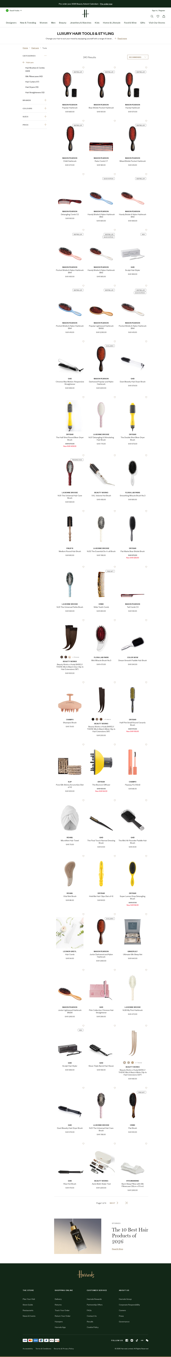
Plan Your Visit (29, 1298)
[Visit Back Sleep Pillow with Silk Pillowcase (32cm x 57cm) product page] (132, 1144)
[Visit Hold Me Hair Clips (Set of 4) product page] (101, 856)
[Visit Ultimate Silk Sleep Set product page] (132, 914)
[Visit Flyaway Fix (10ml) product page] (132, 745)
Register (162, 10)
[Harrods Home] (85, 13)
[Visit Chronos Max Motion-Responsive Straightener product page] (70, 341)
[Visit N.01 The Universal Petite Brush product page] (70, 567)
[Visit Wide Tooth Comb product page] (101, 567)
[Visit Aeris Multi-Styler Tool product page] (101, 1144)
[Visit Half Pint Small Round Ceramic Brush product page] (132, 682)
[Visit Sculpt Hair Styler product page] (132, 230)
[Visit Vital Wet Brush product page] (70, 856)
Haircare (30, 62)
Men (53, 22)
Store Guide (28, 1304)
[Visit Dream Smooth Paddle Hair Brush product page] (132, 620)
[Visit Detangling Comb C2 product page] (70, 174)
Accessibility (28, 1348)
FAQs (89, 1310)
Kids (97, 22)
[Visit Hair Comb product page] (70, 914)
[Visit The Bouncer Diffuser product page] (101, 745)
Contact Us (92, 1315)
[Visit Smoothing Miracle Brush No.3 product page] (132, 455)
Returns (58, 1304)
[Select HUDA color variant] (61, 657)
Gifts (142, 22)
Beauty (62, 22)
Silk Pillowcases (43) (34, 76)
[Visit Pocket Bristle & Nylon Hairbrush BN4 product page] (70, 230)
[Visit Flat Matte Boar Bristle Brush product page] (132, 511)
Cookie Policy (92, 1327)
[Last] (126, 1203)
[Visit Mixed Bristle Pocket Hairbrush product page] (132, 121)
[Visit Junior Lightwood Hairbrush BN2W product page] (70, 970)
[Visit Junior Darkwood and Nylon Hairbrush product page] (101, 914)
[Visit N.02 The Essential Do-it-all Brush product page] (101, 511)
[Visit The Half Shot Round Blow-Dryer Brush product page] (70, 397)
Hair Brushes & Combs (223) (35, 69)
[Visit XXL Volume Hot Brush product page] (101, 455)
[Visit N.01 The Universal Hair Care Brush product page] (70, 455)
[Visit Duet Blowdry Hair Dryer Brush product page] (132, 341)
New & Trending (28, 22)
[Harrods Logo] (85, 1274)
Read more (122, 38)
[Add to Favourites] (83, 68)
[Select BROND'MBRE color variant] (65, 657)
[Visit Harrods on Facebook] (127, 1340)
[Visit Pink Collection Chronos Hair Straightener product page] (101, 970)
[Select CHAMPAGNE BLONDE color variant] (69, 657)
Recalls (90, 1321)
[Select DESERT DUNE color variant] (97, 719)
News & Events (29, 1315)
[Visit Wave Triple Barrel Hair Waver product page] (101, 1026)
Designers (11, 22)
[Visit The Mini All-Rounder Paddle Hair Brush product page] (132, 800)
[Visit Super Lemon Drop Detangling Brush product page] (132, 856)
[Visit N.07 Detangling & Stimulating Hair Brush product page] (101, 397)
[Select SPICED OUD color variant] (101, 719)
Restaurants (28, 1310)
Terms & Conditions (43, 1348)
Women (43, 22)
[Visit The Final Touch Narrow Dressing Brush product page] (101, 800)
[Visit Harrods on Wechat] (147, 1340)
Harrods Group (125, 1298)
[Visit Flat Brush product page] (132, 1088)
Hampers (59, 1321)
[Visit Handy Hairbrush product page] (132, 67)
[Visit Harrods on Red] (142, 1340)
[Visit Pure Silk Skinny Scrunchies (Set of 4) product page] (70, 745)
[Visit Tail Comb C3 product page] (132, 567)
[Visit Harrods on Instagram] (132, 1340)
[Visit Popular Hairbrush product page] (70, 67)
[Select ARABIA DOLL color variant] (93, 719)
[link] (77, 1236)
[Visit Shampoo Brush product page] (70, 682)
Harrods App (60, 1327)
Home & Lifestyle (111, 22)
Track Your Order (62, 1310)
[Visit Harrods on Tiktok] (137, 1340)
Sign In (154, 10)
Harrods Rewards (94, 1298)
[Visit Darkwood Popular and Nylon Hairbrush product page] (101, 341)
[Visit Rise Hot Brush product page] (70, 1144)
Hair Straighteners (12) (34, 92)
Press (121, 1315)
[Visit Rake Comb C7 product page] (101, 121)
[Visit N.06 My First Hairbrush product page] (132, 970)
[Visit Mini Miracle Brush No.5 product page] (101, 620)
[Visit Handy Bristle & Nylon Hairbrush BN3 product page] (101, 174)
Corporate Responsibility (129, 1304)
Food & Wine (130, 22)
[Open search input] (152, 16)
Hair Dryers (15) (31, 86)
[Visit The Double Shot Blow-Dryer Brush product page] (132, 397)
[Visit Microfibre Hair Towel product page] (70, 800)
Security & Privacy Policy (64, 1348)
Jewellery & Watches (80, 22)
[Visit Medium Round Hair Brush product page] (70, 511)
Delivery (58, 1298)
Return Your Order (62, 1315)
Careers (122, 1310)
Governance (124, 1321)
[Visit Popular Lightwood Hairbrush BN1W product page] (101, 286)
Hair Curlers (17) (32, 81)
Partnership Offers (94, 1304)
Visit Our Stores (157, 22)
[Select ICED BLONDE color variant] (128, 1062)
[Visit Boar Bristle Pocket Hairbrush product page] (101, 67)
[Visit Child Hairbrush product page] (70, 121)
